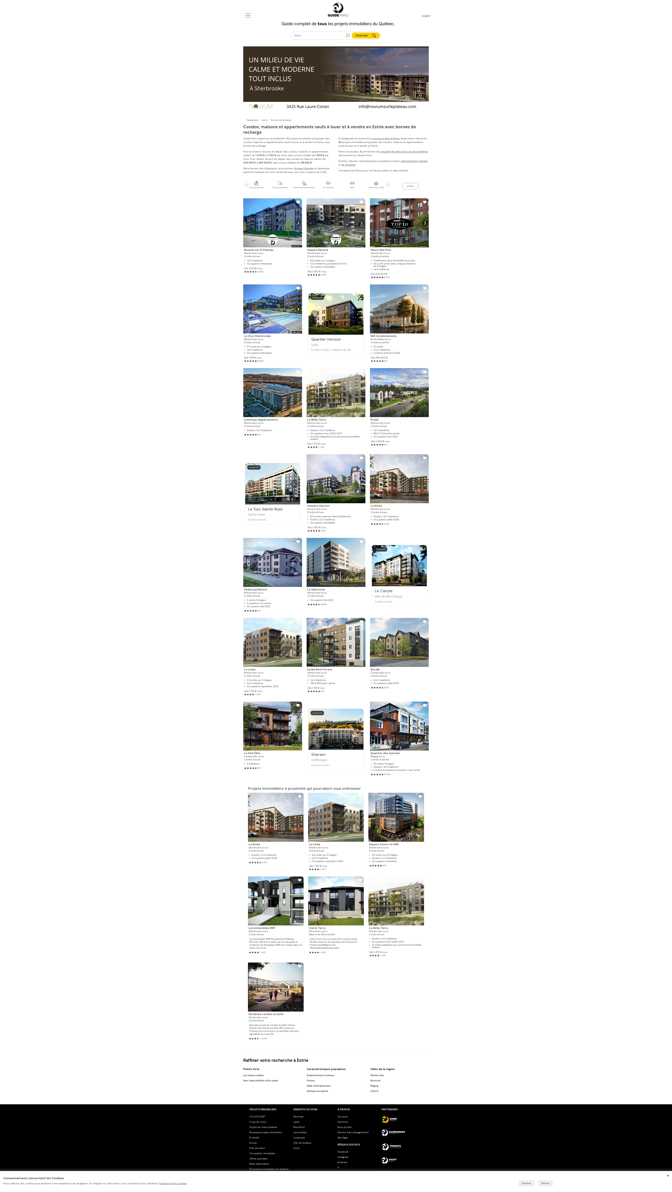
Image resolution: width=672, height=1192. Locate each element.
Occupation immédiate (262, 1153)
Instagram (343, 1157)
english (426, 16)
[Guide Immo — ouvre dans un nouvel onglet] (402, 1119)
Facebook (343, 1151)
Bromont (375, 1080)
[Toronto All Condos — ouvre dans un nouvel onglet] (402, 1146)
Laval (296, 1121)
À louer (253, 1142)
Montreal (298, 1116)
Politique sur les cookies (173, 1183)
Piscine (311, 1080)
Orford (374, 1091)
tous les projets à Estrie (385, 138)
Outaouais (299, 1137)
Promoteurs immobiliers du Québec (269, 1169)
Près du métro (257, 1148)
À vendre (254, 1137)
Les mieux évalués (253, 1075)
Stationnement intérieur (320, 1075)
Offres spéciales (258, 1158)
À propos (343, 1116)
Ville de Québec (302, 1142)
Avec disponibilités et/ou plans (260, 1080)
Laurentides (300, 1132)
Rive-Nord (298, 1127)
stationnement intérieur (414, 161)
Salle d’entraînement (319, 1085)
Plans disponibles (259, 1163)
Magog (374, 1085)
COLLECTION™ (257, 1116)
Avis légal (343, 1137)
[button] (348, 36)
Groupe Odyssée (304, 168)
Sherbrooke (377, 1075)
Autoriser (526, 1183)
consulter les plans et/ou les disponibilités (404, 151)
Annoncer (343, 1121)
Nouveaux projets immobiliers (265, 1132)
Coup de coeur (257, 1121)
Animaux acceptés (317, 1091)
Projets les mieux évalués (263, 1127)
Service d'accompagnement (353, 1132)
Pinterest (342, 1162)
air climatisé (348, 164)
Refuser (545, 1183)
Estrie (296, 1148)
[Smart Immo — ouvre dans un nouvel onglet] (402, 1160)
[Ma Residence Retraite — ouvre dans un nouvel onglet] (402, 1133)
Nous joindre (345, 1127)
